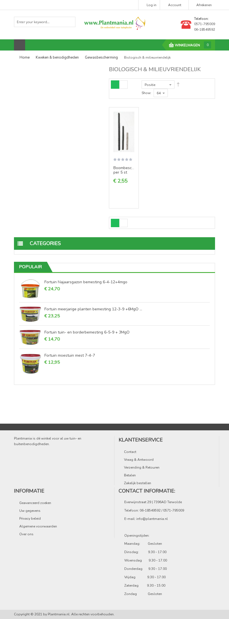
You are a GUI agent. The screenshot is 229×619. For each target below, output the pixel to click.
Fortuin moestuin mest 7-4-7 (69, 355)
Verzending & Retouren (141, 467)
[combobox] (44, 22)
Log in (151, 5)
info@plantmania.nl (152, 519)
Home (25, 57)
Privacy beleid (30, 518)
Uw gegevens (29, 510)
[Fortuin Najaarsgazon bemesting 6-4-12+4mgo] (30, 289)
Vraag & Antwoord (139, 459)
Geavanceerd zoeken (35, 503)
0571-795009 (204, 24)
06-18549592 (204, 29)
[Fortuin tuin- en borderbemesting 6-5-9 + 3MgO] (30, 337)
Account (174, 5)
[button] (132, 130)
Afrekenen (204, 5)
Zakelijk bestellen (137, 483)
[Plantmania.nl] (114, 23)
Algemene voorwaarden (38, 526)
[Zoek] (69, 22)
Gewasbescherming (101, 57)
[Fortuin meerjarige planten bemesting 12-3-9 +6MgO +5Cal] (30, 314)
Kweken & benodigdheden (57, 57)
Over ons (26, 534)
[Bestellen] (132, 120)
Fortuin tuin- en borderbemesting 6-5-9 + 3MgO (87, 332)
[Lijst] (123, 84)
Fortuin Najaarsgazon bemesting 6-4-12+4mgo (85, 281)
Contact (130, 452)
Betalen (130, 475)
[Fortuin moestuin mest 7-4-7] (30, 363)
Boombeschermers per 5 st (129, 170)
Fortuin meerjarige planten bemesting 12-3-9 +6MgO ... (93, 308)
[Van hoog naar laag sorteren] (178, 84)
